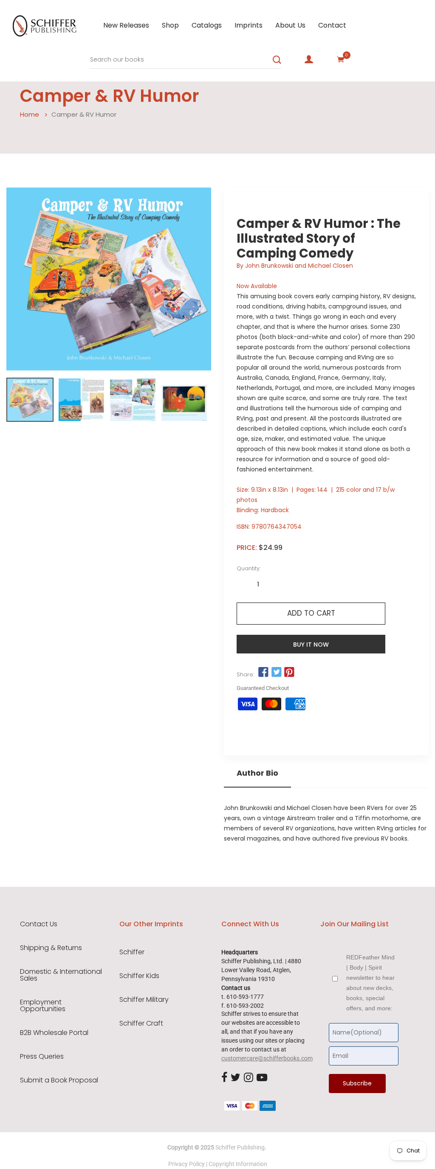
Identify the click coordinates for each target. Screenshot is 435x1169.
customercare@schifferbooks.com (267, 1058)
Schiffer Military (144, 999)
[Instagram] (248, 1078)
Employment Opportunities (42, 1005)
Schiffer (131, 952)
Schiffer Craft (141, 1023)
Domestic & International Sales (61, 975)
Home (29, 114)
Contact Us (38, 924)
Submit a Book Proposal (59, 1080)
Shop (170, 25)
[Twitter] (235, 1078)
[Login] (309, 59)
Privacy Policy (186, 1164)
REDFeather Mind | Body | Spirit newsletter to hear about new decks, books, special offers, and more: (370, 983)
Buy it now (311, 644)
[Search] (277, 60)
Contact (332, 25)
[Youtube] (262, 1078)
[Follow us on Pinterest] (289, 672)
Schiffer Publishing (240, 1147)
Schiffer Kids (139, 976)
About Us (290, 25)
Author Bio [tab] (257, 773)
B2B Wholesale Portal (54, 1032)
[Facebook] (224, 1078)
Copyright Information (238, 1164)
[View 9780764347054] (30, 400)
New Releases (126, 25)
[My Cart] (340, 59)
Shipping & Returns (51, 948)
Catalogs (207, 25)
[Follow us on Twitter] (276, 672)
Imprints (248, 25)
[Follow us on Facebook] (263, 672)
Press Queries (42, 1056)
